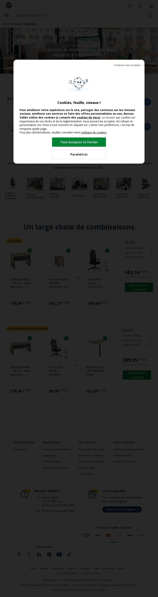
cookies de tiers (88, 117)
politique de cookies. (94, 132)
